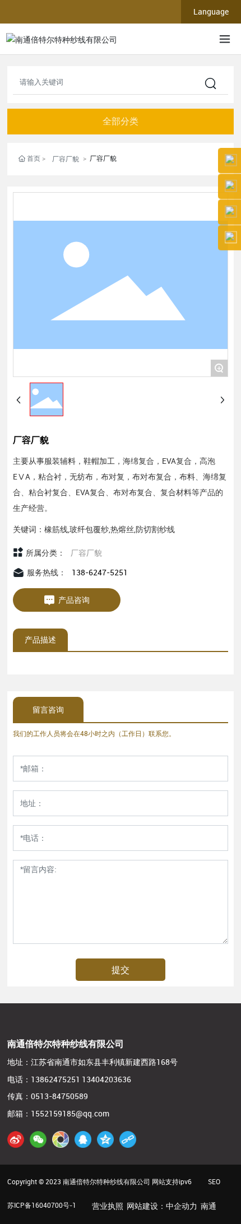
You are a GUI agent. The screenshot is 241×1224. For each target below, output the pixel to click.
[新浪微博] (15, 1139)
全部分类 (120, 121)
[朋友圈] (60, 1139)
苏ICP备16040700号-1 (41, 1204)
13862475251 (55, 1079)
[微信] (38, 1139)
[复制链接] (127, 1139)
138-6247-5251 (100, 572)
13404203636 (106, 1079)
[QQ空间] (105, 1139)
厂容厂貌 (65, 158)
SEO (214, 1181)
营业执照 (107, 1205)
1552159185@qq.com (70, 1113)
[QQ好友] (83, 1139)
